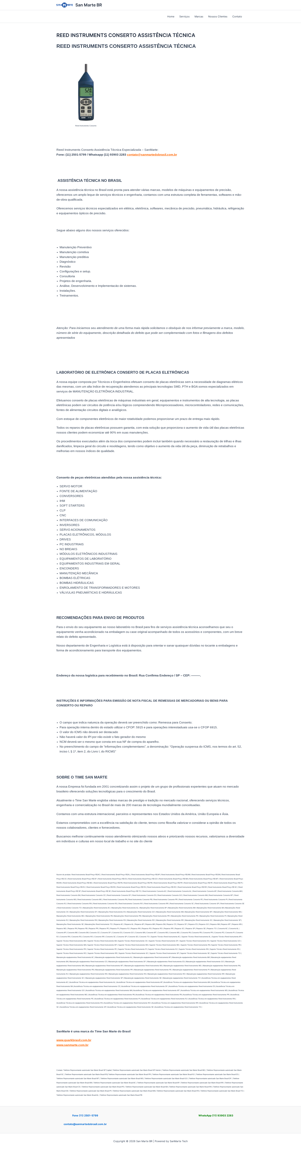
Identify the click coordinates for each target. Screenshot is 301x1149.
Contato (237, 16)
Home (170, 16)
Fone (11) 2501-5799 (85, 1115)
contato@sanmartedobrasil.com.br (152, 154)
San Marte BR (88, 5)
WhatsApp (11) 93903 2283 (215, 1115)
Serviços (184, 16)
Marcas (199, 16)
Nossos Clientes (217, 16)
